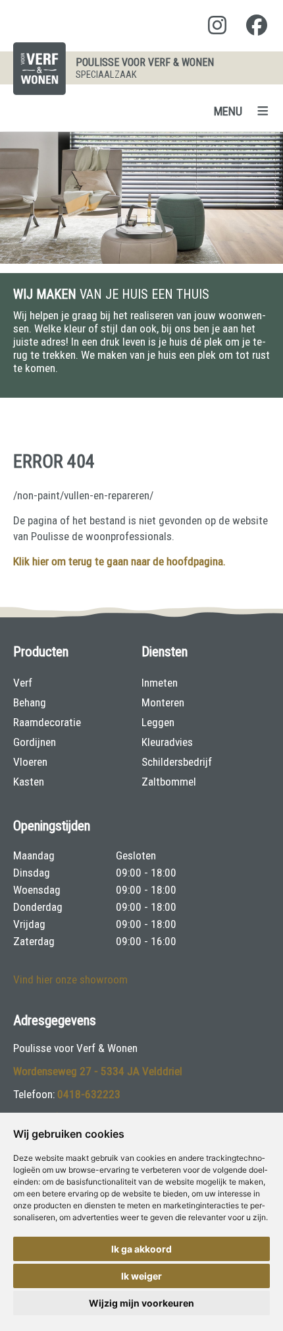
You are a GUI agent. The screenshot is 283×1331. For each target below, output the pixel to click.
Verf (22, 682)
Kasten (28, 781)
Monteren (163, 702)
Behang (29, 702)
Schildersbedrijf (177, 761)
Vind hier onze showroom (70, 979)
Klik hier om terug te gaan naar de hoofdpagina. (119, 561)
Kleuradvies (167, 742)
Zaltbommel (169, 781)
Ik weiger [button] (141, 1276)
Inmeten (160, 682)
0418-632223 (88, 1094)
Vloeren (30, 761)
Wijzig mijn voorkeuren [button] (141, 1303)
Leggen (158, 722)
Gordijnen (34, 742)
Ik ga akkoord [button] (141, 1248)
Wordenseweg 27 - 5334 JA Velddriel (97, 1071)
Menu (228, 111)
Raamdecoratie (47, 722)
